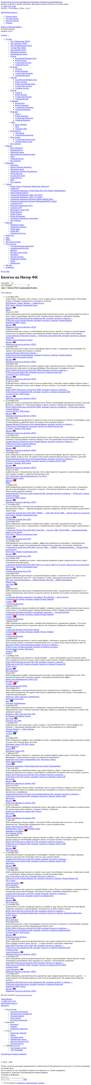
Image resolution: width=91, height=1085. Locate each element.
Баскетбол (10, 163)
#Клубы (9, 265)
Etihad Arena (11, 582)
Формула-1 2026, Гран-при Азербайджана (22, 697)
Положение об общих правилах (14, 1054)
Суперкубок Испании (24, 73)
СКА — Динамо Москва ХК (42, 877)
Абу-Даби (10, 584)
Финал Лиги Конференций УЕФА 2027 (22, 679)
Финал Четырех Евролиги (21, 167)
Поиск (13, 1035)
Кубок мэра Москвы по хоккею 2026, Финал (24, 811)
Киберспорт (15, 263)
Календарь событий (18, 1033)
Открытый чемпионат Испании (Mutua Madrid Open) (31, 199)
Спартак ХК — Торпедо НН (37, 860)
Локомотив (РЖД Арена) (16, 323)
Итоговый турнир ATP (19, 210)
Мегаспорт (10, 779)
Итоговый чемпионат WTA (21, 206)
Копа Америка (21, 124)
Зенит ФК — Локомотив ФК (38, 946)
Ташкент (9, 651)
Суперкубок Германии (24, 107)
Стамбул (9, 602)
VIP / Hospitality (16, 1050)
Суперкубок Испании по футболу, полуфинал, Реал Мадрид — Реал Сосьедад (37, 597)
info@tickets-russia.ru (9, 12)
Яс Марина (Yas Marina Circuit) (18, 716)
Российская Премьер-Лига (25, 58)
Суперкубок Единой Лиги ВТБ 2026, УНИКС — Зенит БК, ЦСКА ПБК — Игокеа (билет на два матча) (48, 513)
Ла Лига (18, 69)
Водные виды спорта (18, 252)
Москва (9, 308)
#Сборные (10, 267)
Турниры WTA (16, 203)
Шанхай (9, 481)
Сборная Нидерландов (24, 135)
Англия (13, 78)
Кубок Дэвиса (16, 214)
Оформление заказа (18, 1039)
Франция (14, 112)
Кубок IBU (14, 231)
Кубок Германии (22, 105)
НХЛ (12, 156)
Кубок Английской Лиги (25, 84)
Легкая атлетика (17, 257)
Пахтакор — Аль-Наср (33, 646)
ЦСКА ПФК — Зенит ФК (37, 371)
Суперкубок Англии (23, 86)
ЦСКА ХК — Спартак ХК (36, 663)
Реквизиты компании (19, 1029)
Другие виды (11, 244)
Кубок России (20, 60)
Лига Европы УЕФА (18, 43)
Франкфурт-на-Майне (14, 831)
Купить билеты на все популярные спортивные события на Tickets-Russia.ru (31, 2)
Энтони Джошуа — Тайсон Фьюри (20, 729)
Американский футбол (19, 248)
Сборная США (21, 129)
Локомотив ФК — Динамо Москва (39, 319)
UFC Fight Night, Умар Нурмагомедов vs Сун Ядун (26, 476)
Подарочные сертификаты (21, 1014)
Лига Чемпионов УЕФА (20, 41)
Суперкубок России (23, 63)
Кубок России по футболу (16, 937)
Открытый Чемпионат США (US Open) (26, 195)
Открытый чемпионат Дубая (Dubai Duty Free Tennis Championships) (38, 191)
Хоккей (9, 146)
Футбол (9, 39)
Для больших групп (18, 1048)
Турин (8, 749)
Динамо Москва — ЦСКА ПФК (40, 460)
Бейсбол (13, 250)
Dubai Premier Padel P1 (19, 193)
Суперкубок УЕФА (18, 48)
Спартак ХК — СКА (37, 895)
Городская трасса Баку (15, 699)
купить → (5, 35)
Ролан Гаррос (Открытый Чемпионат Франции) (29, 186)
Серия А (18, 92)
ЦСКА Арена (11, 666)
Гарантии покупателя (19, 1012)
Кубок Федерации (17, 216)
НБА (12, 180)
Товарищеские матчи (18, 54)
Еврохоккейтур (16, 150)
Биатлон (9, 223)
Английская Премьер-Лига (26, 80)
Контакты (5, 1005)
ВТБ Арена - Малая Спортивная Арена (21, 305)
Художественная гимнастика (22, 246)
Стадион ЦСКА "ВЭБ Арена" (18, 374)
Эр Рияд (9, 734)
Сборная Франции (22, 120)
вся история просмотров (24, 995)
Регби (12, 261)
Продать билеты (12, 21)
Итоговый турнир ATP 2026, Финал (20, 744)
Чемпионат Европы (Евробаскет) (23, 171)
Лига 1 (18, 114)
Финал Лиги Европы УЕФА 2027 (19, 827)
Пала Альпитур (12, 746)
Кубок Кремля (16, 212)
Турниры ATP (16, 208)
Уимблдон (14, 188)
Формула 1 (10, 235)
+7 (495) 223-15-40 (8, 6)
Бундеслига (20, 103)
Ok (25, 1079)
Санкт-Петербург (12, 883)
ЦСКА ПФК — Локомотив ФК (38, 391)
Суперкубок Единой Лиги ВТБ (18, 519)
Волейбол (14, 255)
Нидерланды (15, 131)
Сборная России (21, 65)
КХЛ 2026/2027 (16, 148)
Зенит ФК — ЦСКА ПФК (36, 964)
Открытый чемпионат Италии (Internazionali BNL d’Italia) (33, 201)
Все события (15, 144)
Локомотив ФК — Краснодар (39, 983)
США (12, 122)
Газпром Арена (12, 950)
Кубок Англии (21, 82)
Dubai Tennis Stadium (14, 762)
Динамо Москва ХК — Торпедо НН (43, 795)
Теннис (9, 184)
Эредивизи (19, 133)
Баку (7, 701)
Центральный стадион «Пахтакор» (20, 649)
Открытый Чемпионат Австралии (24, 218)
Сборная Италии (22, 99)
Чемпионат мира (17, 152)
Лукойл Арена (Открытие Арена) (19, 340)
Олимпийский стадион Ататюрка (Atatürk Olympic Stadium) (30, 599)
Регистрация (15, 1018)
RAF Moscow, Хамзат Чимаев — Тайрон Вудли (25, 303)
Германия (14, 101)
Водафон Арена (12, 681)
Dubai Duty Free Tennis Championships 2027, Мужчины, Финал (31, 759)
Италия (13, 90)
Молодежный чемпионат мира (22, 154)
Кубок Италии (21, 95)
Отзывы (9, 23)
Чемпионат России (18, 233)
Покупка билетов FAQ (19, 1041)
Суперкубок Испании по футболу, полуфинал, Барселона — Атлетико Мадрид (37, 612)
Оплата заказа (11, 16)
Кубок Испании (21, 71)
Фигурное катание (13, 242)
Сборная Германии (22, 110)
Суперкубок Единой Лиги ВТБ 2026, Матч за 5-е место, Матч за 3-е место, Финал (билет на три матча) (47, 565)
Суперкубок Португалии (25, 139)
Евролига (14, 165)
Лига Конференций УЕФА (21, 46)
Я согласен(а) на (23, 1083)
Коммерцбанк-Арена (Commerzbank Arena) (23, 829)
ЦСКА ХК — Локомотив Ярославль (44, 912)
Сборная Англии (22, 88)
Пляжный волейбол (18, 259)
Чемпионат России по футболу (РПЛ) (21, 327)
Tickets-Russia (6, 999)
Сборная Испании (22, 75)
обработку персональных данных (30, 1083)
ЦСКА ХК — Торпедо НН (36, 843)
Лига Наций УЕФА (18, 50)
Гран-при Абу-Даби (13, 721)
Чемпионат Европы (18, 52)
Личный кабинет (17, 1016)
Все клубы (5, 271)
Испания (14, 67)
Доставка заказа (12, 19)
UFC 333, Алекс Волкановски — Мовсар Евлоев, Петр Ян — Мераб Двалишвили (39, 580)
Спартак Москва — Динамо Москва (39, 354)
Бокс (7, 238)
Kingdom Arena (12, 731)
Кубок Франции (21, 116)
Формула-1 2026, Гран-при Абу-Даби (20, 714)
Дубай (8, 764)
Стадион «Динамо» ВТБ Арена (18, 429)
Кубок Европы (16, 174)
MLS (17, 127)
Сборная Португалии (23, 142)
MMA (8, 240)
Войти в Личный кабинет (11, 27)
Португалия (15, 137)
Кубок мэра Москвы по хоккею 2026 (20, 783)
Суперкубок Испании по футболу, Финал (22, 630)
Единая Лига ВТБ (17, 176)
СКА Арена (10, 881)
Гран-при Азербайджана (15, 703)
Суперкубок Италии (23, 97)
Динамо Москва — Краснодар (40, 425)
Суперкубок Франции (24, 118)
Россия (13, 56)
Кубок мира (15, 229)
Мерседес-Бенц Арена (15, 478)
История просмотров (18, 1020)
